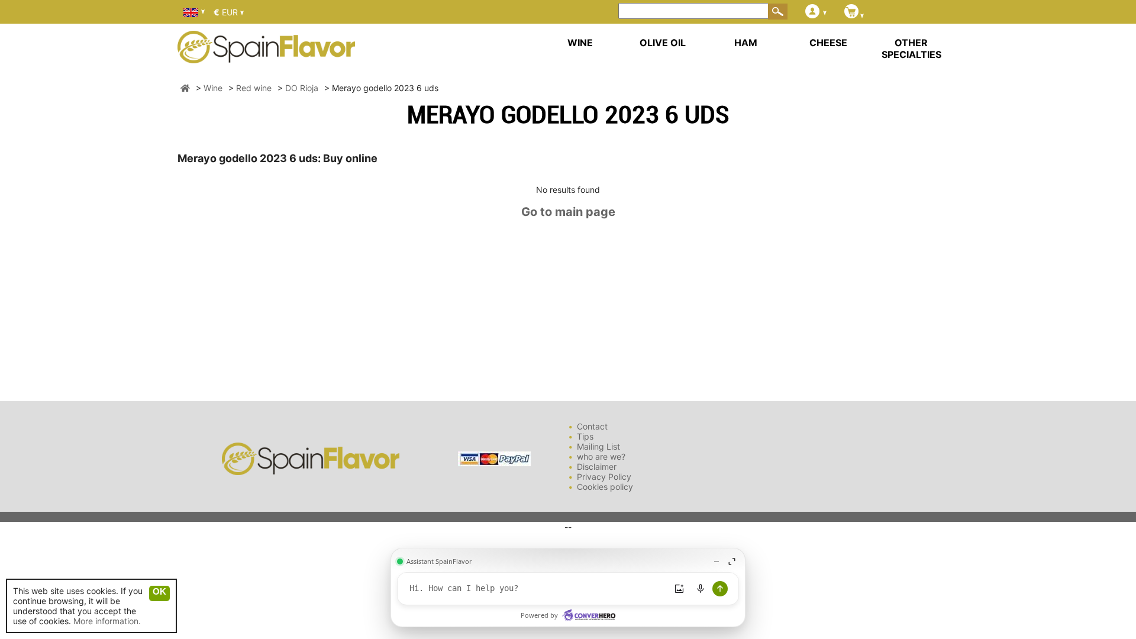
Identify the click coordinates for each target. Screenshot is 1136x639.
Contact (592, 426)
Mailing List (598, 446)
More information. (107, 621)
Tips (585, 436)
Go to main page (568, 212)
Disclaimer (597, 467)
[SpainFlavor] (185, 88)
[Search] (778, 11)
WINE (580, 43)
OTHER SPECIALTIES (911, 48)
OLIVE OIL (663, 43)
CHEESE (828, 43)
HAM (745, 43)
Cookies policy (605, 487)
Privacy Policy (604, 477)
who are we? (601, 456)
